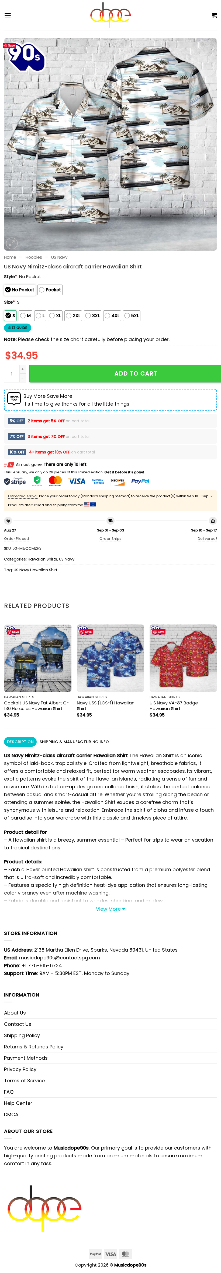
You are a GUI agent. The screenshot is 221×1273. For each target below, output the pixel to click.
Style (10, 277)
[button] (7, 15)
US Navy (59, 257)
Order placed (16, 538)
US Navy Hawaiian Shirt (35, 570)
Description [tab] (20, 741)
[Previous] (4, 672)
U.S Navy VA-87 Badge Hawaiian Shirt (174, 705)
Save (11, 45)
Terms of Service (24, 1080)
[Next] (217, 672)
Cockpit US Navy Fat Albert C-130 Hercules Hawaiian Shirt (36, 705)
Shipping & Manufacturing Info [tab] (74, 741)
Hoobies (34, 257)
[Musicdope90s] (110, 15)
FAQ (8, 1091)
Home (10, 257)
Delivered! (207, 538)
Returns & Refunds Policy (33, 1046)
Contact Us (17, 1024)
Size (9, 302)
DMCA (11, 1114)
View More (108, 909)
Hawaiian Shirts (42, 559)
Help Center (18, 1103)
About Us (15, 1012)
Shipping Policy (22, 1035)
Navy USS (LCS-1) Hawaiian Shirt (105, 705)
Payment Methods (26, 1058)
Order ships (110, 538)
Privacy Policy (20, 1069)
